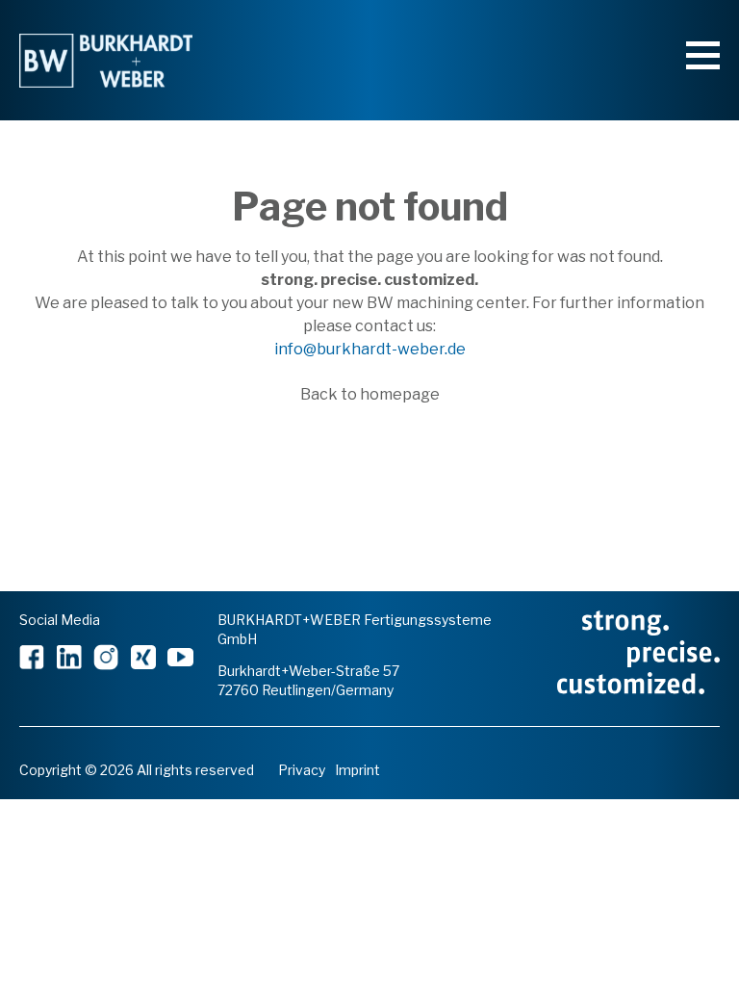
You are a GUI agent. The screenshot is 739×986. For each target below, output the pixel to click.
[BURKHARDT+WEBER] (105, 61)
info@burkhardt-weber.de (370, 349)
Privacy (301, 770)
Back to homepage (370, 394)
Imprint (357, 770)
